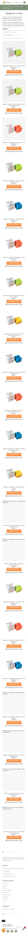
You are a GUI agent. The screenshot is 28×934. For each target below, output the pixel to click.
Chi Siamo (5, 885)
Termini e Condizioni (7, 890)
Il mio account (5, 883)
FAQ (3, 901)
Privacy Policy (5, 897)
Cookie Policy (5, 899)
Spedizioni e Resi (6, 892)
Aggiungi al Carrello (14, 71)
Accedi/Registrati (16, 2)
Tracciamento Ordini (7, 894)
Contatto (4, 888)
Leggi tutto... (5, 28)
